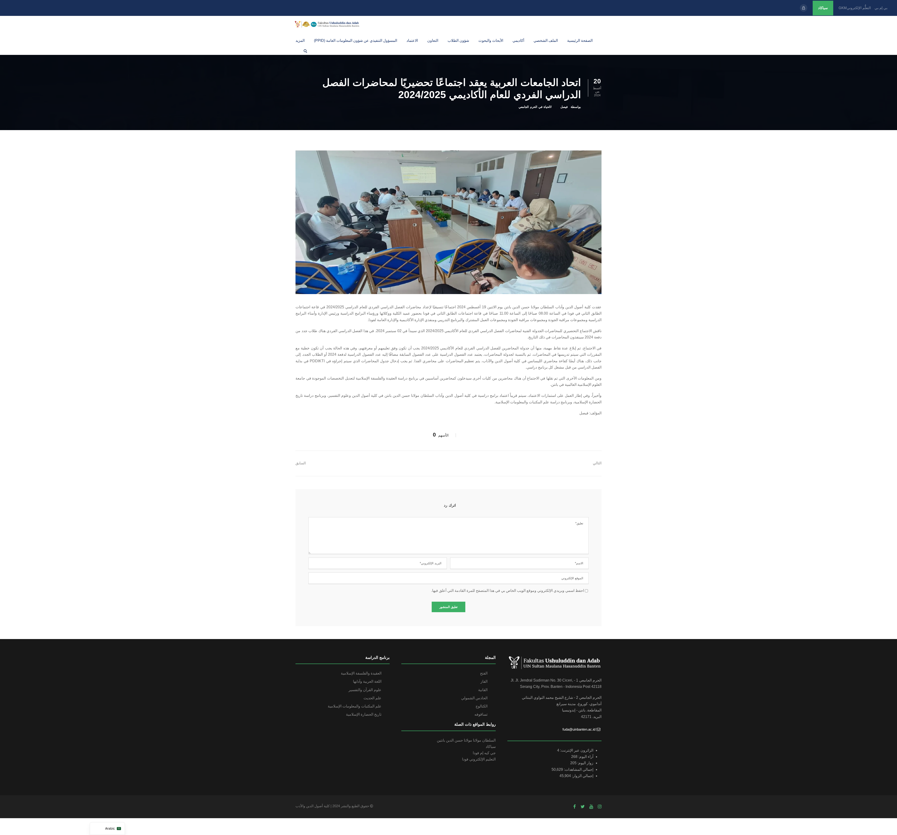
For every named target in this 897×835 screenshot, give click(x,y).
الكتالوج (482, 706)
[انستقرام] (600, 806)
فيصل (564, 107)
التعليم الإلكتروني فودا (479, 759)
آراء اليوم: (585, 757)
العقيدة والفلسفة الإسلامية (361, 673)
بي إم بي (881, 8)
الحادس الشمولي (474, 698)
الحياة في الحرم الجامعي (535, 107)
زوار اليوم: (585, 763)
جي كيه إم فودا (484, 753)
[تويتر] (582, 806)
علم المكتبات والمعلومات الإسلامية (354, 706)
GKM (843, 8)
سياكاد (823, 8)
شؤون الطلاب (458, 41)
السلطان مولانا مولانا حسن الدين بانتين (466, 740)
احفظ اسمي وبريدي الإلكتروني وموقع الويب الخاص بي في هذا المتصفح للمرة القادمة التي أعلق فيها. (507, 591)
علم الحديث (372, 698)
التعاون (432, 41)
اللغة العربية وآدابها (367, 681)
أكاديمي (518, 41)
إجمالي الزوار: (582, 776)
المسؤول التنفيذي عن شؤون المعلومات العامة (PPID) (355, 41)
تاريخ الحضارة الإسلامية (363, 714)
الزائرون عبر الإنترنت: (576, 750)
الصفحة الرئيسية (580, 41)
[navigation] (107, 828)
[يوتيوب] (591, 806)
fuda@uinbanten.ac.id (578, 729)
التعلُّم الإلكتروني (859, 8)
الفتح (484, 673)
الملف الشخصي (546, 41)
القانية (483, 690)
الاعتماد (412, 41)
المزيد (300, 41)
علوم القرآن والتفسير (365, 690)
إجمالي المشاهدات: (578, 769)
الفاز (484, 681)
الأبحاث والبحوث (490, 41)
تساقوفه (481, 714)
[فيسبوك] (574, 806)
